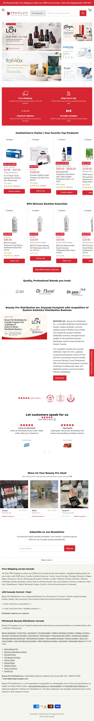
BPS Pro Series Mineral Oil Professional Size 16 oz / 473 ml (39, 247)
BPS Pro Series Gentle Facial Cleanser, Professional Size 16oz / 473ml (66, 249)
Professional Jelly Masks (61, 635)
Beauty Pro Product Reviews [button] (92, 362)
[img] (47, 417)
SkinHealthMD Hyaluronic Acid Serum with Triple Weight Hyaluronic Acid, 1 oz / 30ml (65, 177)
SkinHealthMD (55, 686)
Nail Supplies (45, 635)
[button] (45, 451)
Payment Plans (10, 655)
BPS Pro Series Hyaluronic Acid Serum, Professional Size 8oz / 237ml (13, 246)
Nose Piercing (33, 635)
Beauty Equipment (9, 633)
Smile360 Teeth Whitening (75, 686)
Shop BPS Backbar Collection (47, 269)
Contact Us (8, 671)
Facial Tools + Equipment (27, 633)
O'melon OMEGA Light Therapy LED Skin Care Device (39, 177)
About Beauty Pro (11, 649)
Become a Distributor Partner (15, 652)
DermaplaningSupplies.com (38, 686)
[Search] (83, 13)
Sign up (69, 548)
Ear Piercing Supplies (18, 635)
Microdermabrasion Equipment (13, 638)
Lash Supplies (7, 641)
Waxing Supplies (71, 638)
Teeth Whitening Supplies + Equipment (52, 641)
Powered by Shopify (47, 716)
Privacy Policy (9, 660)
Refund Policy (9, 663)
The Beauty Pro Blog (12, 657)
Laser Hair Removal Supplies (25, 641)
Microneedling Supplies (55, 638)
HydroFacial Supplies (80, 635)
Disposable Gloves (76, 641)
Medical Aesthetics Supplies (63, 633)
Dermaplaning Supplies (35, 638)
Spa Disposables (44, 633)
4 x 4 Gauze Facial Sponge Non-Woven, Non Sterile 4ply (12, 178)
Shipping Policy (10, 666)
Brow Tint (83, 638)
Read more (59, 378)
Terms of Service (10, 668)
